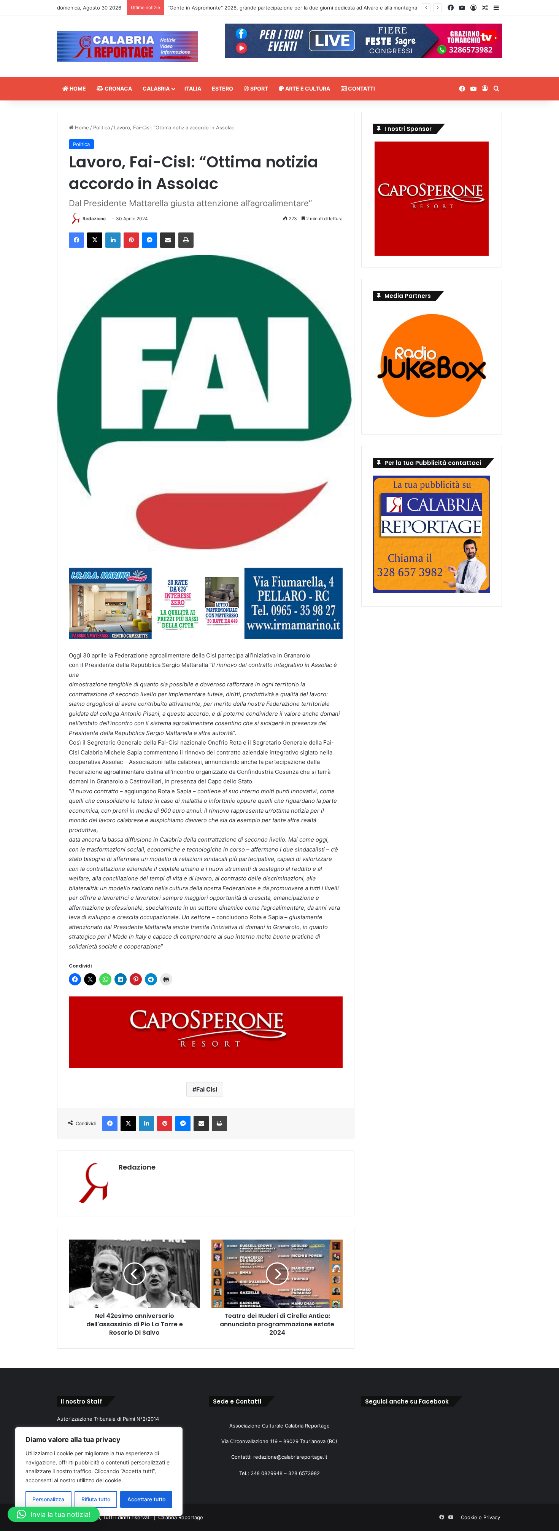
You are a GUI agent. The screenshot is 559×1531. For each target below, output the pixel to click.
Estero (222, 88)
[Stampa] (186, 240)
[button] (54, 1514)
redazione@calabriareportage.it (290, 1457)
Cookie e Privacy (480, 1517)
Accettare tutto (146, 1499)
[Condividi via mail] (167, 240)
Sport (258, 88)
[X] (94, 240)
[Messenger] (149, 240)
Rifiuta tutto (95, 1499)
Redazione (94, 218)
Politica (101, 127)
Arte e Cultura (307, 88)
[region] (99, 1471)
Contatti (361, 88)
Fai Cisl (206, 1089)
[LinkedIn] (113, 240)
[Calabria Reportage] (127, 46)
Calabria (156, 88)
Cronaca (117, 88)
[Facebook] (76, 240)
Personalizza (48, 1499)
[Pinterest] (131, 240)
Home (77, 88)
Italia (192, 88)
